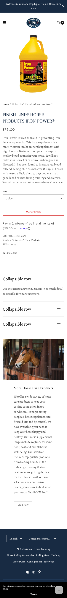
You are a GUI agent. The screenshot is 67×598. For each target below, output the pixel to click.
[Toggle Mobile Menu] (7, 23)
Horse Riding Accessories (20, 555)
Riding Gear (42, 555)
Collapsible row (17, 279)
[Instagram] (33, 572)
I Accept (33, 594)
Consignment (34, 561)
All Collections (24, 549)
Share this (12, 253)
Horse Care (20, 235)
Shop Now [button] (23, 505)
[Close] (63, 6)
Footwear (49, 561)
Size (5, 191)
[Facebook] (27, 572)
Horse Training (42, 549)
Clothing (55, 555)
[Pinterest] (39, 572)
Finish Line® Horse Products (26, 240)
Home (6, 104)
